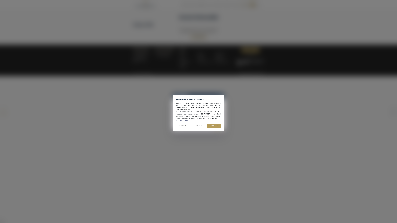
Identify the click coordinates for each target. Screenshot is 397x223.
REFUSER (199, 126)
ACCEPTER (214, 126)
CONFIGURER (183, 126)
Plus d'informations (182, 120)
